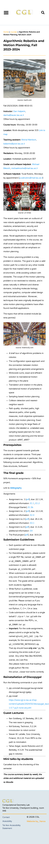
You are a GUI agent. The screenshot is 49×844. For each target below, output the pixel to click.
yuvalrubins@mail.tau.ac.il (31, 178)
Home (5, 32)
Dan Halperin (19, 111)
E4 (31, 531)
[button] (6, 12)
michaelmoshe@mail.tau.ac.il (24, 168)
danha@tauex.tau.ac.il (13, 115)
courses (13, 32)
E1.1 (32, 503)
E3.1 (32, 523)
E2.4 (32, 515)
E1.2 (37, 503)
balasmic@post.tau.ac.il (14, 144)
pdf (27, 499)
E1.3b (30, 507)
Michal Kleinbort (28, 140)
